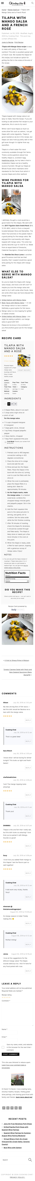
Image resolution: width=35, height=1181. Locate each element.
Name (4, 1029)
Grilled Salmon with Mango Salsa (14, 300)
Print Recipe (18, 42)
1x (9, 404)
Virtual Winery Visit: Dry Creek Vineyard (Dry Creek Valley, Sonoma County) (16, 1141)
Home (4, 10)
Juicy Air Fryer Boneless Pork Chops (18, 1124)
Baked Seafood (13, 10)
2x (12, 404)
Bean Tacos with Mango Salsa (13, 303)
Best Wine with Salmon (13, 1148)
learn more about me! (24, 1097)
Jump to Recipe (7, 42)
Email (4, 1037)
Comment (6, 1001)
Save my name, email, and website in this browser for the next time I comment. (19, 1047)
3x (15, 404)
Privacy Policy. (17, 1177)
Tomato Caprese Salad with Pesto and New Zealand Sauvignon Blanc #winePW (17, 672)
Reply (28, 720)
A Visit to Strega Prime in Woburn (17, 660)
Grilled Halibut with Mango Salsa (14, 316)
